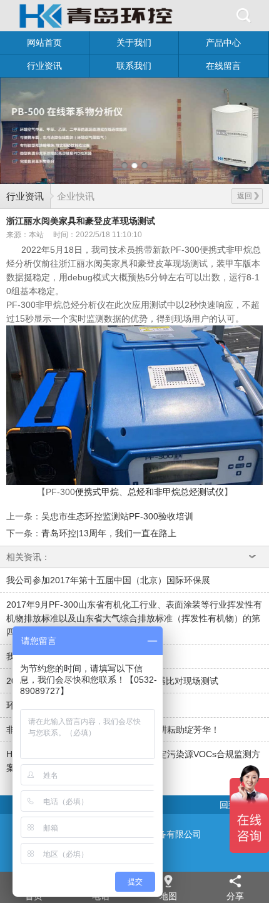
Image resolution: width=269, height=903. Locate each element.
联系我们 (133, 66)
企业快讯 (75, 196)
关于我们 (133, 43)
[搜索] (243, 15)
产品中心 (223, 43)
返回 (244, 195)
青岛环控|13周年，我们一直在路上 (108, 533)
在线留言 (223, 66)
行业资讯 (44, 66)
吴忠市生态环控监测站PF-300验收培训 (117, 516)
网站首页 (44, 43)
